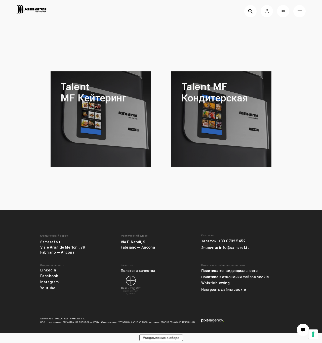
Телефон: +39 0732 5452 (223, 241)
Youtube (48, 288)
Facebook (49, 276)
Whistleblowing (215, 283)
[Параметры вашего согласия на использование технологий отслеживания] (313, 334)
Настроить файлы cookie (223, 289)
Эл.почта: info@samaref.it (225, 247)
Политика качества (138, 270)
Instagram (49, 282)
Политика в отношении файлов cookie (235, 277)
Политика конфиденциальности (229, 270)
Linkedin (48, 270)
